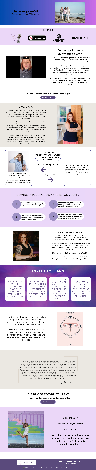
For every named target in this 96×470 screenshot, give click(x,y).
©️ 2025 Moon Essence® (31, 468)
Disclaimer (69, 468)
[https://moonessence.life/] (26, 462)
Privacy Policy (45, 468)
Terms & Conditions (58, 468)
